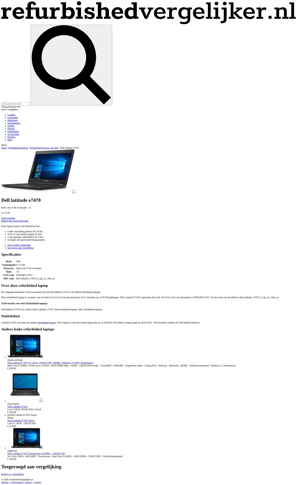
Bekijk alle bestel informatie (14, 221)
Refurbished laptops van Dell (44, 148)
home (4, 148)
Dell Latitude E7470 (17, 406)
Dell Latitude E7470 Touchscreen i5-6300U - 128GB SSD (36, 453)
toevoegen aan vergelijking (20, 248)
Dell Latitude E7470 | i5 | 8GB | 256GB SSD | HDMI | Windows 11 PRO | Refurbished (50, 363)
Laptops (11, 114)
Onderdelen (13, 131)
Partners (11, 137)
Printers (11, 128)
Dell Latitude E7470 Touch (20, 420)
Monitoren (12, 120)
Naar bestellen (8, 218)
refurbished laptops (46, 322)
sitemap (5, 482)
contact (37, 482)
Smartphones (13, 123)
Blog (9, 140)
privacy (28, 482)
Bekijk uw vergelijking (12, 474)
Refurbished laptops (18, 148)
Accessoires (13, 134)
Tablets (10, 126)
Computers (12, 117)
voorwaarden (17, 482)
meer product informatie (19, 245)
